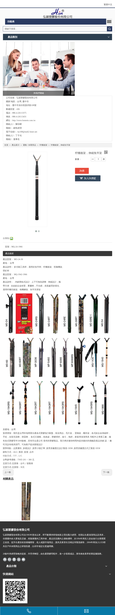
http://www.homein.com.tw (23, 120)
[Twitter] (19, 559)
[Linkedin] (14, 559)
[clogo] (57, 13)
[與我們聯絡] (39, 69)
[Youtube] (23, 559)
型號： (8, 247)
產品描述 (9, 253)
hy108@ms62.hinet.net (27, 132)
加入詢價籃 (90, 178)
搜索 (109, 28)
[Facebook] (5, 559)
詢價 (82, 170)
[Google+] (9, 559)
